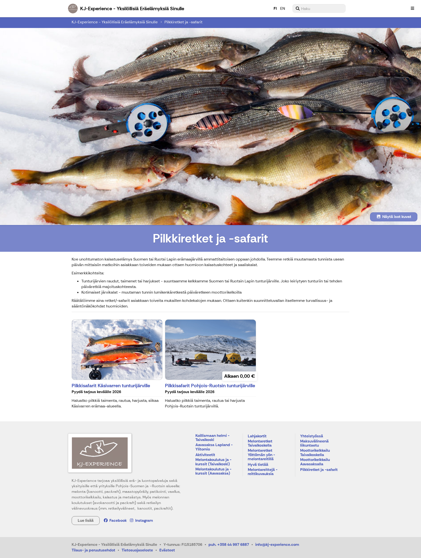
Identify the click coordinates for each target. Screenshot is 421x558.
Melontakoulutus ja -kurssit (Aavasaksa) (213, 471)
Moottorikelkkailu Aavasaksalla (315, 462)
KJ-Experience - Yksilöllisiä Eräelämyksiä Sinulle (115, 22)
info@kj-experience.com (277, 544)
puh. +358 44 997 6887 (229, 544)
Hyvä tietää (258, 464)
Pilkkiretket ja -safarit (183, 22)
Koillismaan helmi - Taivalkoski (212, 437)
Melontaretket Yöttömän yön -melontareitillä (261, 454)
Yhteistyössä (311, 436)
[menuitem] (319, 8)
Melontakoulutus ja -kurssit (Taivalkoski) (213, 462)
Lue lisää (86, 520)
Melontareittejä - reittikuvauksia (262, 472)
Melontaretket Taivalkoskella (260, 443)
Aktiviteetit (205, 455)
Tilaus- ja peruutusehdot (93, 550)
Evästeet (167, 550)
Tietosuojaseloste (137, 550)
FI (275, 8)
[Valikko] (412, 8)
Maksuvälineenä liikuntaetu (314, 443)
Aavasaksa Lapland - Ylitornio (214, 447)
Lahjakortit (257, 436)
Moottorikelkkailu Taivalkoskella (315, 452)
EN (282, 8)
